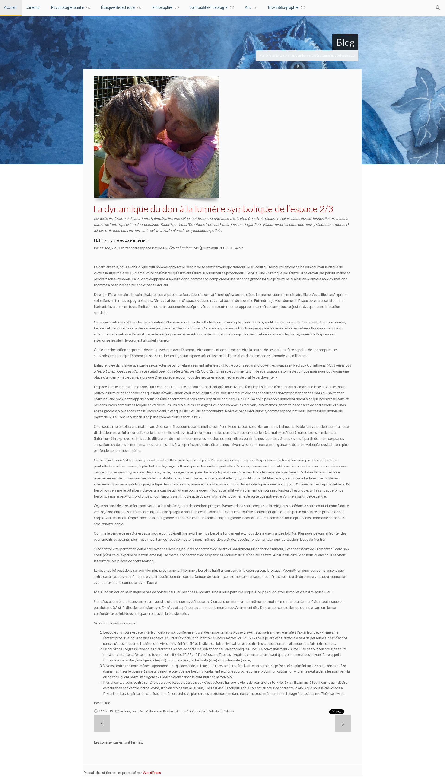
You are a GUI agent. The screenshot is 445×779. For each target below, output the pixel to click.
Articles (273, 55)
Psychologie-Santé (67, 7)
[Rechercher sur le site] (438, 7)
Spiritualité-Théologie (208, 7)
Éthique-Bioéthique (118, 7)
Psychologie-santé (175, 711)
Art (248, 7)
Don (134, 711)
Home (263, 55)
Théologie (227, 711)
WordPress (152, 772)
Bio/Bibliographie (283, 7)
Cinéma (33, 7)
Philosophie (162, 7)
